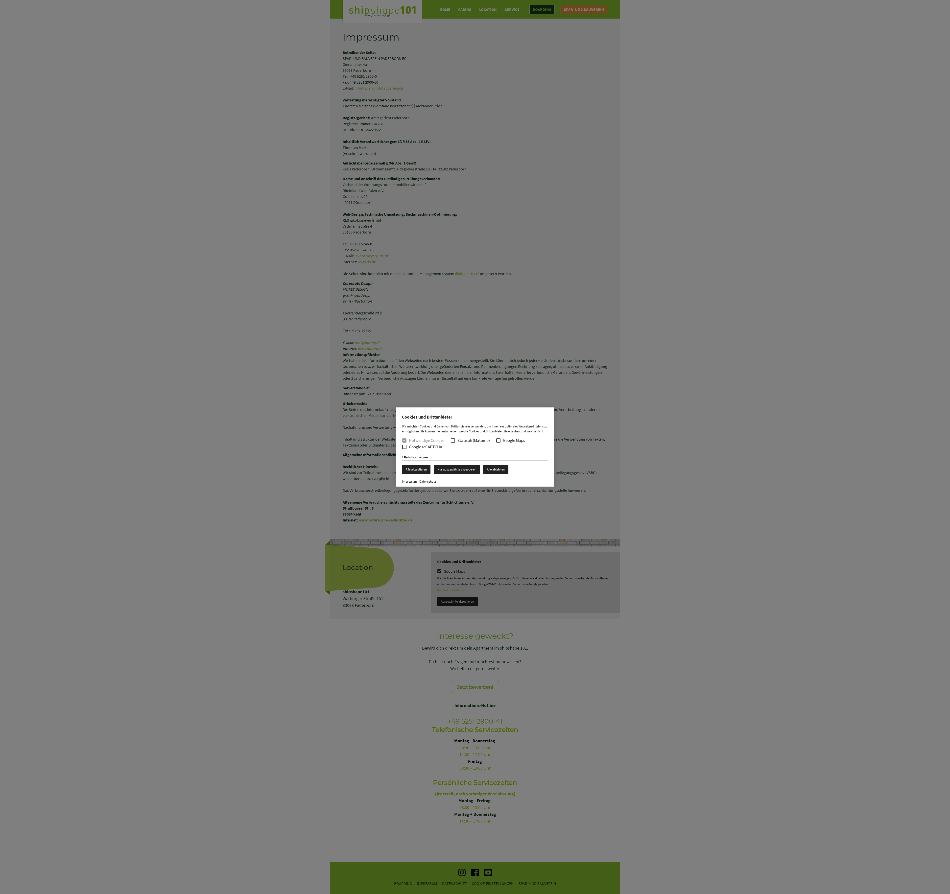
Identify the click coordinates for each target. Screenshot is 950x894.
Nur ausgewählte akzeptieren (456, 469)
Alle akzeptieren (416, 469)
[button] (453, 440)
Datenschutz (427, 481)
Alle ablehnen (496, 469)
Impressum (409, 481)
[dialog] (475, 447)
